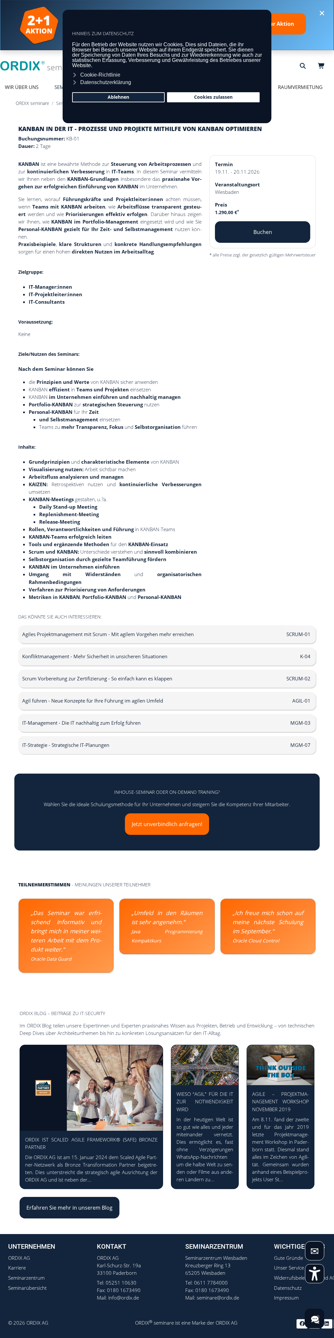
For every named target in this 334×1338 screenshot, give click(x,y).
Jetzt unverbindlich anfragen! (167, 824)
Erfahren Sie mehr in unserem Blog (69, 1207)
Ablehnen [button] (118, 97)
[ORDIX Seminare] (40, 65)
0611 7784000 (211, 1282)
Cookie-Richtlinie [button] (100, 75)
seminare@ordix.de (218, 1297)
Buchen (262, 232)
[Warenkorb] (322, 66)
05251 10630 (121, 1282)
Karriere (17, 1267)
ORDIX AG (19, 1258)
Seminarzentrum (26, 1277)
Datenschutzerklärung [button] (105, 82)
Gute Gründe (288, 1258)
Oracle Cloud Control (256, 941)
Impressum (286, 1297)
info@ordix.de (123, 1297)
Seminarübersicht (27, 1288)
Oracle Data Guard (51, 959)
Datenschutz (288, 1288)
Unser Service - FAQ (295, 1267)
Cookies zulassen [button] (213, 97)
